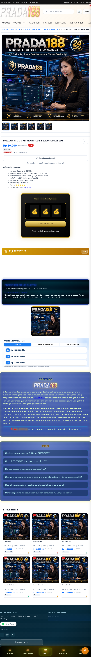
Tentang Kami (53, 617)
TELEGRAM (28, 653)
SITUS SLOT (47, 23)
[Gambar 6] (49, 126)
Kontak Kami (53, 621)
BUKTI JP (63, 653)
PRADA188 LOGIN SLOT (50, 29)
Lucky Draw (17, 344)
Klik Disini (27, 187)
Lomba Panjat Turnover (45, 344)
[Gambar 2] (14, 126)
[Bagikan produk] (85, 141)
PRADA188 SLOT (19, 23)
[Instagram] (7, 635)
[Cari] (46, 12)
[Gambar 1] (6, 126)
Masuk (88, 2)
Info (84, 252)
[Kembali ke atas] (85, 645)
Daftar (82, 2)
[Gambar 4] (31, 126)
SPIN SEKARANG (45, 224)
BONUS (10, 653)
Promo (75, 2)
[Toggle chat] (85, 650)
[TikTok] (13, 635)
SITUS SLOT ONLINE (76, 23)
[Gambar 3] (23, 126)
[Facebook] (2, 635)
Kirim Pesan (9, 624)
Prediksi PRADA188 (73, 344)
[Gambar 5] (40, 126)
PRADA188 (68, 2)
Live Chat (81, 653)
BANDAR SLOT (34, 23)
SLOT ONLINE (60, 23)
